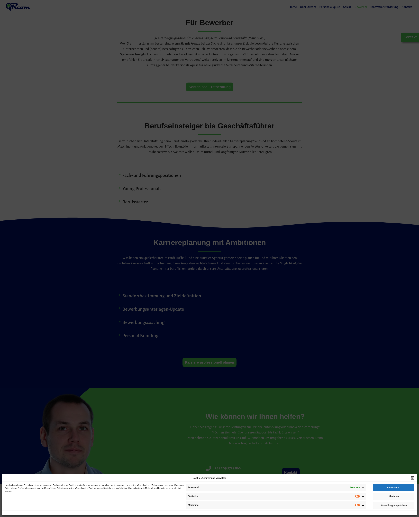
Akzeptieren (393, 487)
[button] (412, 478)
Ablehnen (394, 496)
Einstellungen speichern (394, 505)
